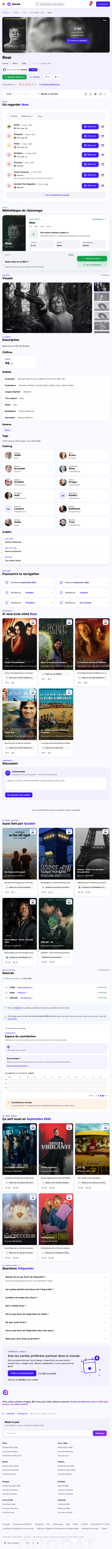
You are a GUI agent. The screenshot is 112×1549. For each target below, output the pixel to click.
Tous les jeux (63, 1455)
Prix (48, 1524)
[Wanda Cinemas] (35, 84)
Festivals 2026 (64, 1508)
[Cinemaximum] (32, 84)
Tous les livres (8, 1512)
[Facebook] (91, 94)
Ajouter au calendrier (79, 40)
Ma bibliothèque (97, 219)
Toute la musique (65, 1494)
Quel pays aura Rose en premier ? (22, 1338)
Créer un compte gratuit (22, 1373)
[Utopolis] (23, 84)
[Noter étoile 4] (24, 94)
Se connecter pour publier (18, 795)
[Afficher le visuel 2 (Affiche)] (101, 296)
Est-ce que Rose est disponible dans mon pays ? (29, 1330)
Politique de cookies (90, 1528)
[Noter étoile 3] (21, 94)
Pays (40, 116)
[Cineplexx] (26, 84)
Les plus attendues (10, 1470)
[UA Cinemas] (29, 84)
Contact (84, 1524)
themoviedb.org (24, 987)
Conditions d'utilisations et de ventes (18, 1528)
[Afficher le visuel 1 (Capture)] (101, 287)
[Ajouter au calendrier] (103, 127)
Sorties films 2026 (9, 1447)
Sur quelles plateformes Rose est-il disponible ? (29, 1289)
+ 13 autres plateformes (49, 84)
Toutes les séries (9, 1474)
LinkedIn (11, 1413)
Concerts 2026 (64, 1504)
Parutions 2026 (8, 1504)
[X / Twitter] (86, 94)
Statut (104, 1528)
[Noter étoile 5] (28, 94)
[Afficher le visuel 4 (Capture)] (101, 316)
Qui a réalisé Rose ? (15, 1305)
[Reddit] (100, 94)
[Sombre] (38, 1543)
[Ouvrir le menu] (3, 4)
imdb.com (21, 993)
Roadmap (39, 1524)
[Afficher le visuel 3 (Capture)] (101, 306)
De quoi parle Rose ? (16, 1322)
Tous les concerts (65, 1512)
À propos (6, 1524)
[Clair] (33, 1543)
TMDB (16, 1008)
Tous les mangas (9, 1494)
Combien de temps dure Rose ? (21, 1297)
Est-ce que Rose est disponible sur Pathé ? (27, 1314)
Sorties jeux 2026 (65, 1447)
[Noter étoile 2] (18, 94)
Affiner (14, 116)
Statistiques (58, 1524)
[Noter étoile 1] (14, 94)
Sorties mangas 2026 (11, 1486)
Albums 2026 (63, 1486)
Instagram (22, 1413)
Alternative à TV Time (100, 1524)
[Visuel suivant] (87, 308)
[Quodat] (5, 1392)
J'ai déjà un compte (47, 1373)
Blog (68, 1524)
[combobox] (50, 4)
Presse (75, 1524)
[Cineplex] (20, 84)
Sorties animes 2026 (66, 1470)
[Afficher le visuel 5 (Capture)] (101, 325)
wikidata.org (25, 998)
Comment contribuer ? (22, 1524)
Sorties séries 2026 (10, 1466)
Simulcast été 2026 (66, 1466)
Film (104, 20)
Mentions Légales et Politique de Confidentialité (58, 1528)
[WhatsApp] (95, 94)
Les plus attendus (10, 1451)
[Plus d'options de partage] (105, 94)
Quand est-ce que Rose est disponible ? (25, 1277)
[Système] (27, 1543)
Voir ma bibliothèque (93, 265)
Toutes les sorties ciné (11, 1455)
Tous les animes (64, 1474)
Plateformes (27, 116)
